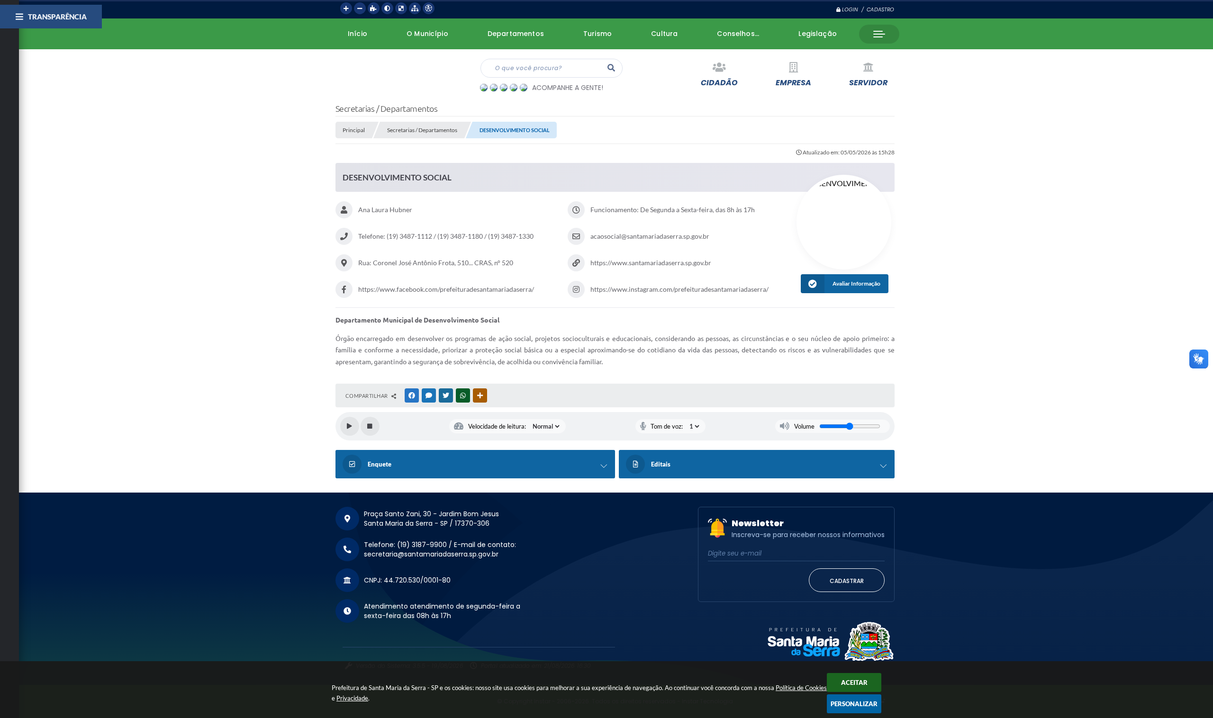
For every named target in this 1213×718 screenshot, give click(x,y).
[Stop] (370, 426)
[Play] (349, 426)
